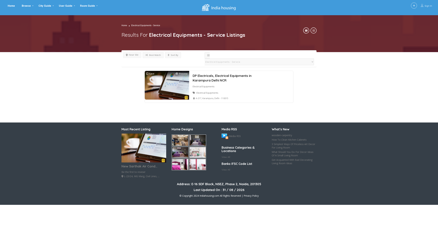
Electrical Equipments (204, 86)
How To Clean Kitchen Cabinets (289, 139)
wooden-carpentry (282, 135)
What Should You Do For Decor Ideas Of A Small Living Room (292, 153)
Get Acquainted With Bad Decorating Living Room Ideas (292, 161)
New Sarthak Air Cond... (139, 166)
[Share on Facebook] (3, 65)
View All (226, 157)
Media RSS (235, 136)
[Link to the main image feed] (225, 136)
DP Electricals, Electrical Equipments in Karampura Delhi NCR (222, 78)
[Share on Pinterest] (3, 79)
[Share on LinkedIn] (3, 85)
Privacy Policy (251, 195)
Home (124, 25)
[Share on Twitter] (3, 72)
